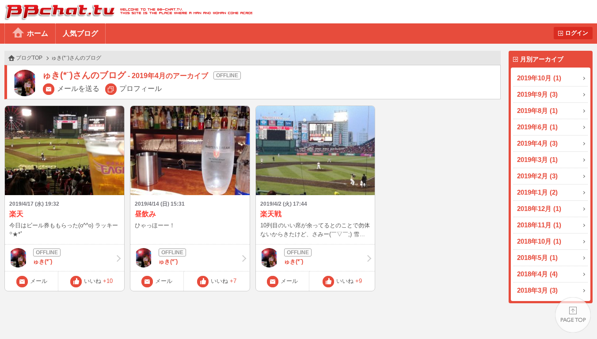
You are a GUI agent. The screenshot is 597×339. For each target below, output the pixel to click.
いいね (98, 281)
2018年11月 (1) (539, 225)
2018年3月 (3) (537, 290)
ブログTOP (29, 58)
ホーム (37, 33)
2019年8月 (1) (537, 110)
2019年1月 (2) (537, 192)
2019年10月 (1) (539, 78)
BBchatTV (126, 11)
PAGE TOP (573, 315)
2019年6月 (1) (537, 127)
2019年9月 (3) (537, 94)
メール (38, 281)
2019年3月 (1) (537, 159)
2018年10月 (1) (539, 241)
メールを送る (78, 88)
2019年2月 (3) (537, 176)
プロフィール (140, 88)
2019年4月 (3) (537, 143)
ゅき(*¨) (42, 261)
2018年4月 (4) (537, 274)
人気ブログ (80, 33)
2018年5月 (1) (537, 257)
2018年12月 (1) (539, 208)
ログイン (576, 33)
